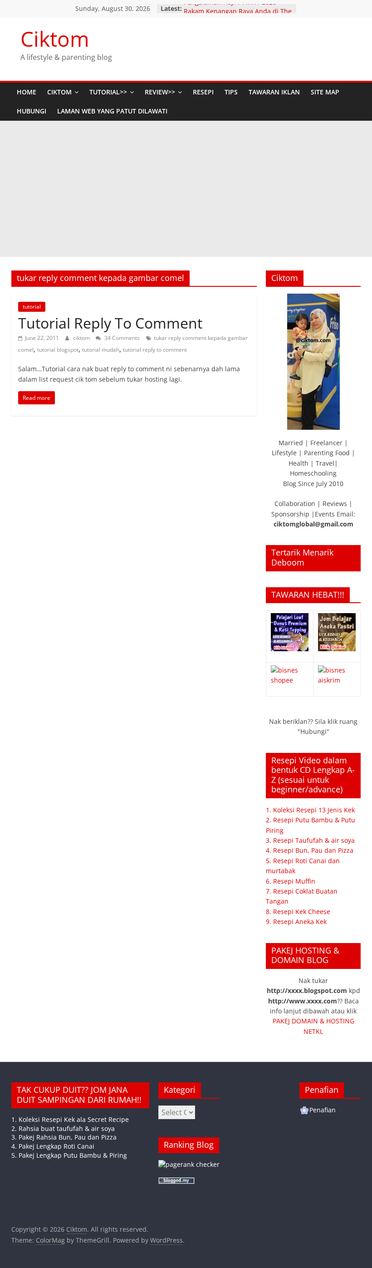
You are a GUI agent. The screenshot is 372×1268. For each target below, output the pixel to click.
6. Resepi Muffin (290, 881)
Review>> (160, 92)
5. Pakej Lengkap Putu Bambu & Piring (69, 1155)
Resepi (203, 92)
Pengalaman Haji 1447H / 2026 (230, 8)
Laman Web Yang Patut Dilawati (112, 111)
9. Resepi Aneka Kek (296, 921)
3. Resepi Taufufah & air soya (310, 840)
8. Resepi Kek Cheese (298, 911)
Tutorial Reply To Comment (110, 323)
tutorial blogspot (57, 350)
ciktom (82, 338)
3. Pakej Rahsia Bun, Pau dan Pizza (64, 1137)
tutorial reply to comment (155, 350)
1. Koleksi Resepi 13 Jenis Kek (310, 810)
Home (26, 92)
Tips (231, 92)
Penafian (322, 1110)
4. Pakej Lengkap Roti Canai (52, 1146)
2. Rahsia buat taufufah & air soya (63, 1128)
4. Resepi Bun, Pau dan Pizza (309, 850)
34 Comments (121, 338)
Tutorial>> (108, 92)
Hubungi (31, 111)
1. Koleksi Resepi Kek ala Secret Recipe (70, 1119)
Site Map (325, 92)
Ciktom (54, 39)
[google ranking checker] (189, 1164)
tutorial (32, 306)
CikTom (59, 92)
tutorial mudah (100, 350)
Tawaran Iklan (274, 92)
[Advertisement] (186, 188)
